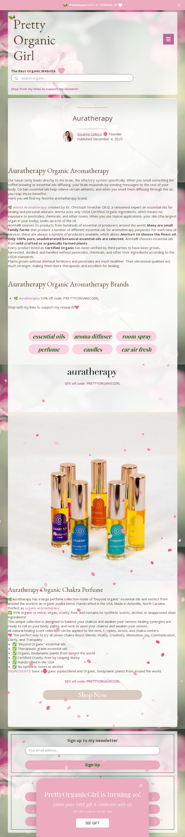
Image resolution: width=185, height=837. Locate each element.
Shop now (92, 694)
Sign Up (92, 764)
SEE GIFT (92, 823)
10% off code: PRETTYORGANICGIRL (92, 681)
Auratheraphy (29, 298)
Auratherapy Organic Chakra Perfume (55, 589)
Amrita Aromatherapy (29, 207)
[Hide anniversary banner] (179, 5)
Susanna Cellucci (89, 134)
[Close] (140, 785)
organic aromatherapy (42, 608)
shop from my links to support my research (44, 89)
